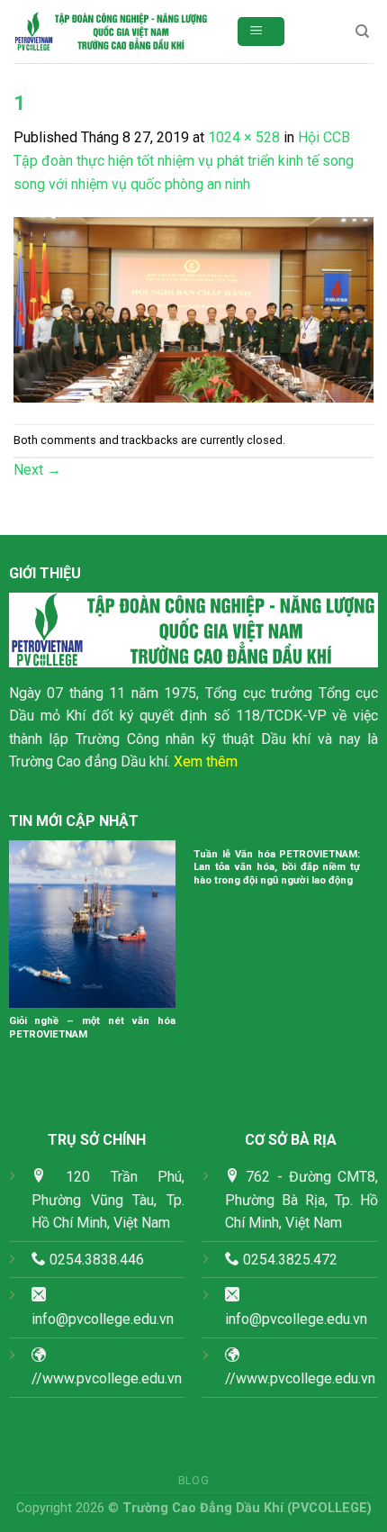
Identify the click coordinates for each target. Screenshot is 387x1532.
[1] (194, 308)
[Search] (362, 31)
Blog (193, 1480)
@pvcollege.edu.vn (308, 1319)
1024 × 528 (244, 137)
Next (37, 469)
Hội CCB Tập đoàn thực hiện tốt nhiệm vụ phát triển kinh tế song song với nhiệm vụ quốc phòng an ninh (184, 160)
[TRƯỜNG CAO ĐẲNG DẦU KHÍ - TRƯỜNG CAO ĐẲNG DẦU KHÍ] (111, 31)
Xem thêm (206, 761)
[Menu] (261, 32)
